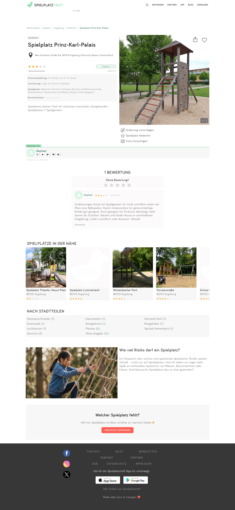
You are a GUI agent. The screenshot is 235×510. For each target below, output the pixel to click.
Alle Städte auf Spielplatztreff (122, 489)
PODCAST (93, 451)
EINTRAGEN (158, 5)
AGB (95, 463)
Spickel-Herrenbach (156, 328)
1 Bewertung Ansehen (36, 71)
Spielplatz (33, 37)
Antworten (80, 224)
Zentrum (71, 27)
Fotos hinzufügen (137, 141)
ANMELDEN (202, 5)
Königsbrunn (93, 323)
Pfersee (90, 328)
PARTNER (172, 5)
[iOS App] (107, 482)
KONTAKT (107, 457)
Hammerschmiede (38, 318)
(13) (106, 333)
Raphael (41, 151)
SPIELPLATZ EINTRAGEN (117, 430)
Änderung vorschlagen (140, 130)
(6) (98, 328)
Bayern (47, 27)
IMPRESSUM (143, 463)
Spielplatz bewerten (138, 135)
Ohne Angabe (94, 333)
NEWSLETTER (148, 451)
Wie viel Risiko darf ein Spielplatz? (149, 350)
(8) (40, 333)
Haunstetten (93, 318)
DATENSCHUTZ (117, 463)
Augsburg (59, 27)
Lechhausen (34, 328)
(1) (103, 318)
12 (50, 154)
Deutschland (33, 27)
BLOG (190, 5)
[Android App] (135, 482)
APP (182, 5)
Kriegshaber (151, 323)
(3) (52, 318)
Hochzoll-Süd (152, 318)
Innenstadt (33, 323)
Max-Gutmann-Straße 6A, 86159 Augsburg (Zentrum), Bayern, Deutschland (74, 55)
